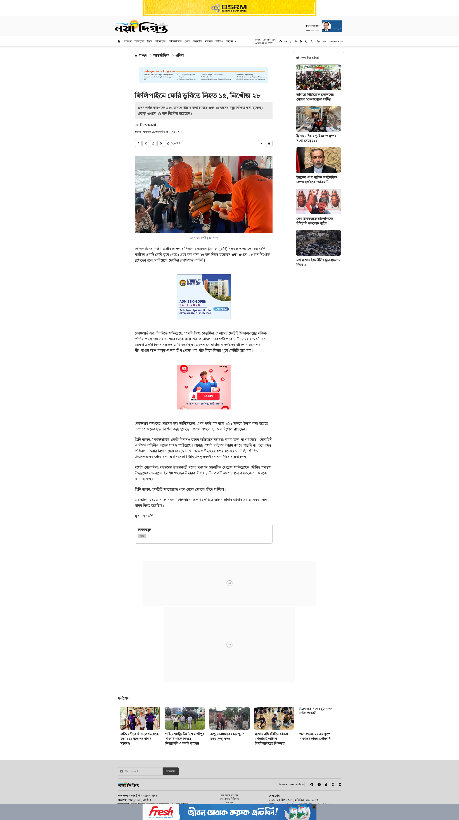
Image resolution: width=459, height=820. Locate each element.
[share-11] (261, 143)
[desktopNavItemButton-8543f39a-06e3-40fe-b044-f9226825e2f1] (235, 41)
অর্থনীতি (197, 41)
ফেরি (142, 536)
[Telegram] (300, 41)
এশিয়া (180, 55)
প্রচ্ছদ (143, 55)
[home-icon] (119, 41)
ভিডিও (219, 41)
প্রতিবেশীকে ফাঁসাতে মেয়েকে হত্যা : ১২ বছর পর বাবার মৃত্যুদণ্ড (139, 744)
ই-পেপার (321, 41)
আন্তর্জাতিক (175, 41)
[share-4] (160, 143)
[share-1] (138, 143)
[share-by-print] (269, 143)
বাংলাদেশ (160, 41)
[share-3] (153, 143)
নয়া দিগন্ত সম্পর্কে (229, 800)
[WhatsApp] (295, 41)
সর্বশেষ (128, 41)
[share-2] (145, 143)
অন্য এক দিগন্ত (336, 41)
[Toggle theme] (306, 41)
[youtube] (285, 41)
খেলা (187, 41)
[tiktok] (290, 41)
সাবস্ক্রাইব (170, 777)
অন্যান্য (230, 41)
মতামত (209, 41)
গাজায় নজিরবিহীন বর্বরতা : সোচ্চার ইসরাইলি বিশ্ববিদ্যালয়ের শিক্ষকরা (272, 744)
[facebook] (280, 41)
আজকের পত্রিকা (143, 41)
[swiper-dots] (308, 30)
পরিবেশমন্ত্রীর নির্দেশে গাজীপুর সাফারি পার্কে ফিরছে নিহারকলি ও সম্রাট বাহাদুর (184, 744)
